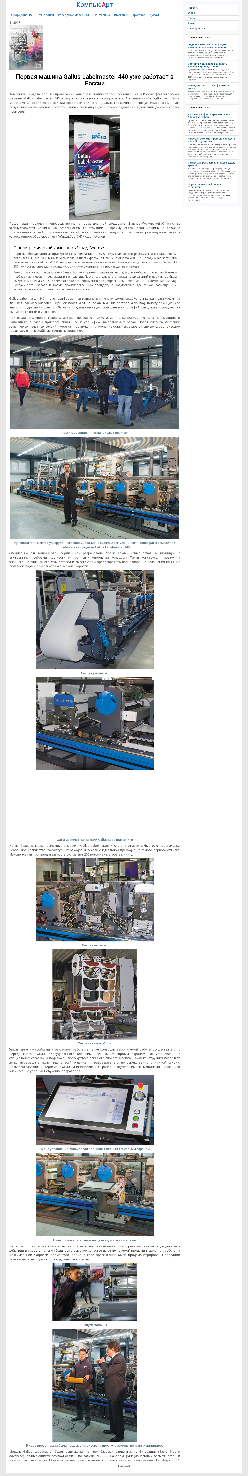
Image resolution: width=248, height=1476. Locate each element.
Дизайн (154, 15)
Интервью (102, 15)
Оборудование (22, 15)
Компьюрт (94, 4)
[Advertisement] (95, 803)
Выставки (121, 15)
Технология (45, 15)
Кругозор (138, 15)
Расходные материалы (74, 15)
